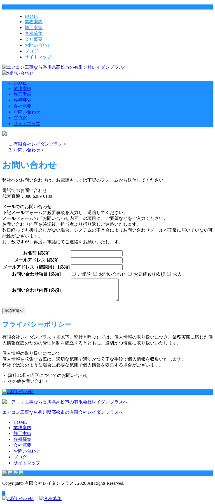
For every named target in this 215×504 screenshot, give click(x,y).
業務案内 (34, 21)
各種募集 (34, 33)
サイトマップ (38, 56)
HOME (31, 16)
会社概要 (34, 39)
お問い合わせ (38, 45)
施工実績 (34, 27)
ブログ (31, 51)
